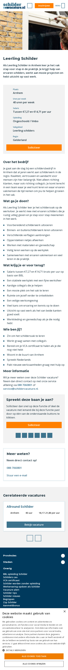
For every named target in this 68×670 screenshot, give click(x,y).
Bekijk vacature (34, 524)
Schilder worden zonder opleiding (21, 583)
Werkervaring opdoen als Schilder (21, 586)
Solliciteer (34, 147)
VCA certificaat (11, 580)
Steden (7, 561)
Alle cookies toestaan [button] (34, 656)
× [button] (64, 611)
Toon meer (63, 556)
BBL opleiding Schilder (15, 574)
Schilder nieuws (11, 596)
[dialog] (34, 639)
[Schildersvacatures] (14, 6)
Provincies (9, 555)
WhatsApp (43, 435)
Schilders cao (10, 577)
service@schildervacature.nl (20, 388)
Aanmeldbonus (11, 605)
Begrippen (8, 599)
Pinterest (37, 435)
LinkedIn (30, 435)
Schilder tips (10, 592)
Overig (7, 568)
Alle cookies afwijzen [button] (34, 663)
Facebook (18, 435)
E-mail (49, 435)
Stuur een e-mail (17, 475)
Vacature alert (11, 589)
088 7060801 (25, 385)
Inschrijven (44, 5)
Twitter (24, 435)
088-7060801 (14, 468)
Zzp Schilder (10, 602)
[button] (34, 650)
